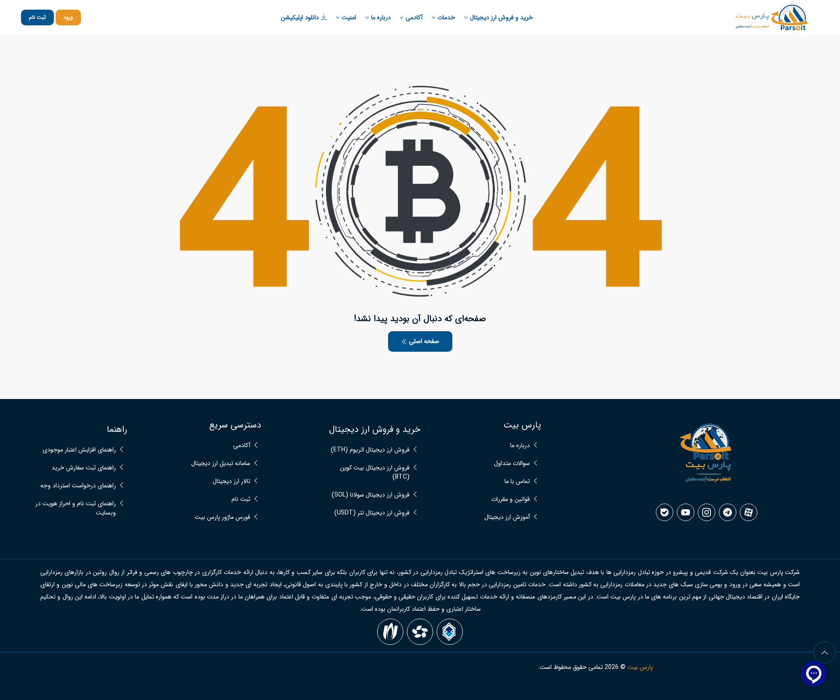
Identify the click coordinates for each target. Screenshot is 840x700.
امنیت (348, 17)
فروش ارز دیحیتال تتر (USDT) (372, 513)
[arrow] (825, 652)
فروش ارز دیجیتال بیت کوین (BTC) (375, 472)
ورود (68, 17)
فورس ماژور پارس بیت (222, 517)
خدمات (445, 17)
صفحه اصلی (423, 341)
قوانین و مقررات (510, 499)
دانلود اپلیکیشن (301, 17)
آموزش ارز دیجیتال (507, 517)
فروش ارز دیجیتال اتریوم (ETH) (370, 450)
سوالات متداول (512, 463)
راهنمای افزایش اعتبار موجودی (79, 450)
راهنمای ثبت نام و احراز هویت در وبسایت (75, 508)
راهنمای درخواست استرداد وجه (78, 485)
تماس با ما (517, 481)
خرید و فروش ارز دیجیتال (500, 17)
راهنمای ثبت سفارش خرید (84, 467)
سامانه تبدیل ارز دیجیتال (220, 463)
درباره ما (380, 17)
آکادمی (413, 17)
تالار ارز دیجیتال (231, 481)
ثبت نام (37, 17)
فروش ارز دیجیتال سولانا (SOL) (371, 495)
